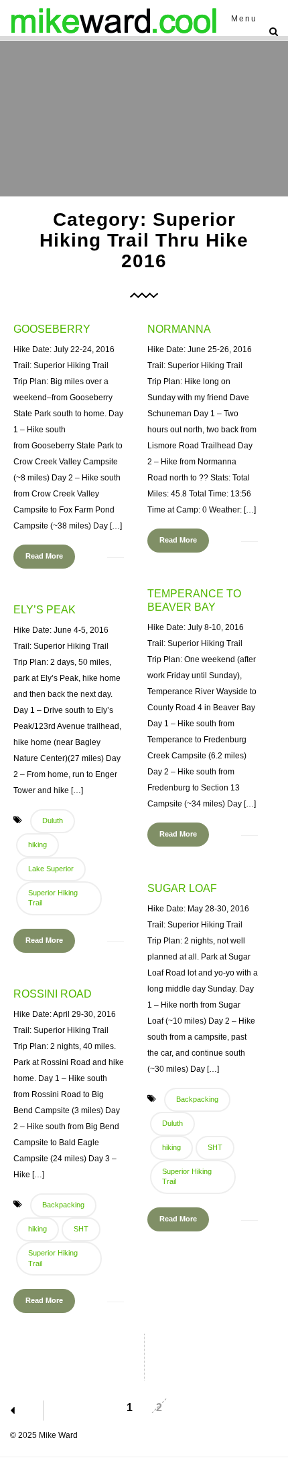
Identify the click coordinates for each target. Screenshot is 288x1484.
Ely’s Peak (44, 609)
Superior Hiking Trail (53, 898)
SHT (215, 1147)
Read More (44, 556)
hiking (37, 845)
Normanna (179, 329)
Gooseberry (51, 329)
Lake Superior (51, 869)
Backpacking (197, 1099)
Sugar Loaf (182, 888)
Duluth (52, 821)
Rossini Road (52, 994)
